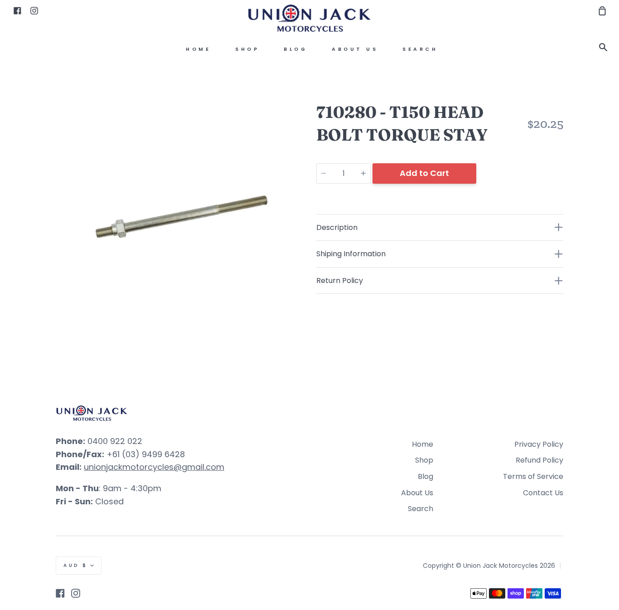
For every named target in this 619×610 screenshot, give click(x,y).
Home (198, 49)
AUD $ (75, 565)
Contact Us (543, 493)
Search (420, 49)
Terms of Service (533, 476)
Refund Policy (539, 460)
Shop (247, 49)
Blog (295, 49)
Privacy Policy (538, 444)
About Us (355, 49)
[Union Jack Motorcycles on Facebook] (60, 593)
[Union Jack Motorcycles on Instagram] (75, 593)
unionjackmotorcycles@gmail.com (154, 467)
